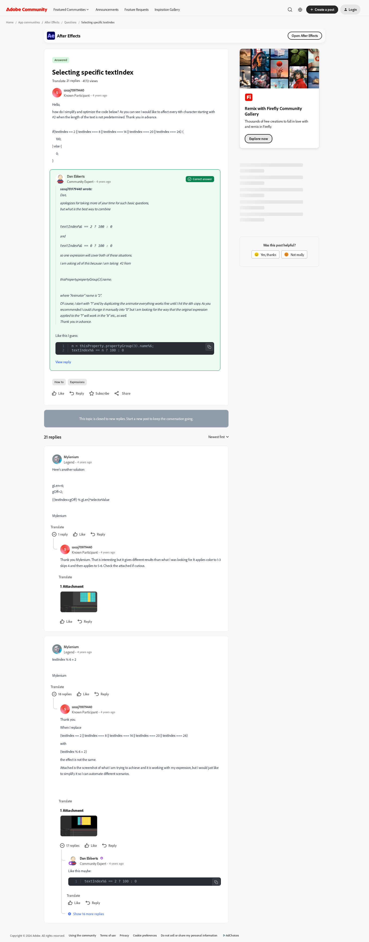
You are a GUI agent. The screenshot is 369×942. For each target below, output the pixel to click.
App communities (29, 22)
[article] (136, 496)
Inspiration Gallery (167, 9)
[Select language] (300, 10)
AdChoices (232, 935)
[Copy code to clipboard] (209, 347)
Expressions (77, 382)
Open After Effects (305, 35)
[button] (322, 10)
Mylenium (71, 457)
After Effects (52, 22)
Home (10, 22)
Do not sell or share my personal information (189, 935)
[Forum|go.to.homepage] (26, 10)
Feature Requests (137, 9)
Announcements (107, 9)
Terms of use (108, 935)
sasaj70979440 (74, 90)
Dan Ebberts (76, 176)
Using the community (82, 935)
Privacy (124, 935)
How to (59, 382)
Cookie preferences (145, 935)
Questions (70, 22)
